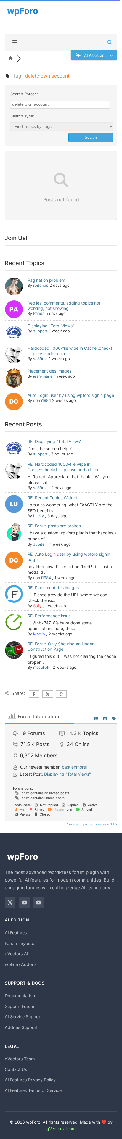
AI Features (16, 932)
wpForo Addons (21, 964)
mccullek (41, 667)
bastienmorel (74, 766)
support (40, 330)
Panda (38, 313)
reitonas (40, 285)
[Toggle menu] (111, 11)
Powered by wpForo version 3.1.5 (91, 824)
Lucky (38, 515)
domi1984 (42, 400)
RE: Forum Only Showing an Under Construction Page (61, 646)
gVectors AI (16, 953)
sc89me (40, 358)
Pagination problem (46, 280)
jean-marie (43, 376)
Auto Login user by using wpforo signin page (71, 395)
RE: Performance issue (49, 615)
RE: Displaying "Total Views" (55, 441)
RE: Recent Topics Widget (53, 497)
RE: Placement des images (53, 587)
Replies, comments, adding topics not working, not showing (64, 305)
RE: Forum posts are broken (54, 525)
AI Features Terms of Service (33, 1090)
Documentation (20, 995)
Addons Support (21, 1027)
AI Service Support (23, 1016)
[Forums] (10, 59)
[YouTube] (24, 902)
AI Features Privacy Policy (30, 1079)
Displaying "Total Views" (51, 325)
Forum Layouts (19, 943)
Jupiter (39, 544)
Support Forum (19, 1006)
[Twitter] (10, 902)
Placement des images (49, 370)
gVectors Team (20, 1058)
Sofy (37, 605)
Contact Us (16, 1069)
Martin (39, 633)
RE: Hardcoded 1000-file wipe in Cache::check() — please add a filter (63, 467)
